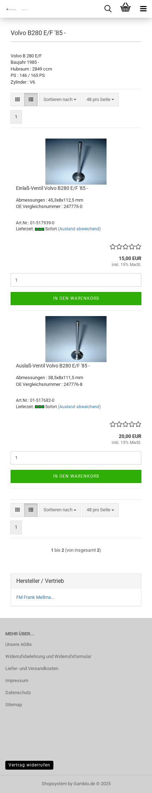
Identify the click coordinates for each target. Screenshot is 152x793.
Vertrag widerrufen (29, 765)
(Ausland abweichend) (79, 228)
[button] (17, 100)
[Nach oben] (132, 782)
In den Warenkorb (76, 298)
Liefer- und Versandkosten (31, 668)
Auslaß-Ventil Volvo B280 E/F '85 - (53, 366)
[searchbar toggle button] (108, 9)
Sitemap (13, 704)
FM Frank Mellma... (35, 597)
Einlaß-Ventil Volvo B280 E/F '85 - (52, 188)
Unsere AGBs (18, 644)
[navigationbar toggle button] (143, 9)
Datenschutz (18, 692)
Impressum (16, 680)
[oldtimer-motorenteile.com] (14, 9)
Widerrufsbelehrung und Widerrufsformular (48, 656)
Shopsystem (54, 783)
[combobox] (60, 100)
